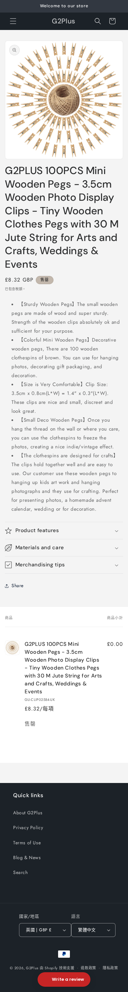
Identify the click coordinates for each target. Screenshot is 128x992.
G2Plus (32, 967)
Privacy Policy (28, 827)
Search (20, 872)
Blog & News (27, 857)
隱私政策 (110, 968)
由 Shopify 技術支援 (57, 967)
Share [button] (17, 585)
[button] (13, 21)
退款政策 (88, 968)
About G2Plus (27, 812)
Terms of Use (27, 842)
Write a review (68, 979)
